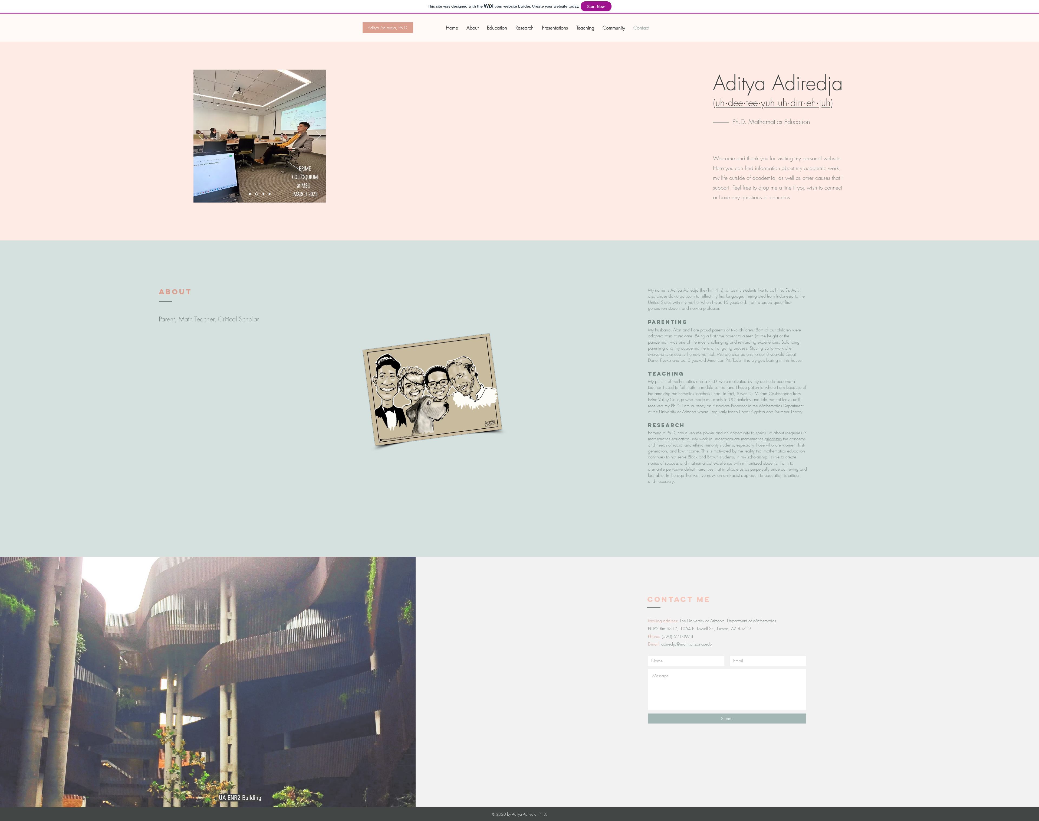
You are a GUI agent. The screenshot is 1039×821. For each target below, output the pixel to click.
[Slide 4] (256, 194)
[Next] (318, 136)
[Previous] (201, 136)
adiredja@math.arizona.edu (686, 644)
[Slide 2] (263, 194)
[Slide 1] (250, 194)
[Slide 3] (270, 194)
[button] (553, 27)
